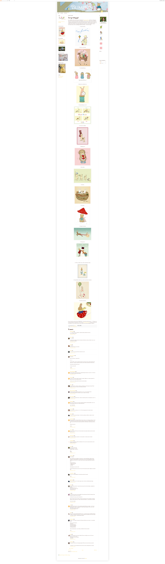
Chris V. (71, 429)
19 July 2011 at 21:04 (72, 347)
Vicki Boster (71, 519)
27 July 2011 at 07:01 (72, 546)
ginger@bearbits (72, 355)
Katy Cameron (72, 396)
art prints (71, 326)
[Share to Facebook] (80, 325)
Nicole (71, 350)
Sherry (71, 384)
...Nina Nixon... (72, 473)
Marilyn (71, 413)
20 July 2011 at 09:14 (72, 437)
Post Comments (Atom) (74, 551)
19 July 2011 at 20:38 (72, 334)
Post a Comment (71, 548)
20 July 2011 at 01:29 (72, 406)
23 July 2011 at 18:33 (72, 531)
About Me (61, 13)
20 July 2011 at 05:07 (72, 427)
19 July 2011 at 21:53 (72, 368)
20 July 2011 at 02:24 (72, 411)
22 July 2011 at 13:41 (72, 516)
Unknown (71, 377)
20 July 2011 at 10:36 (72, 443)
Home (58, 13)
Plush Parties (60, 77)
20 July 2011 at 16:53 (72, 477)
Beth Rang (71, 479)
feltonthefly (71, 401)
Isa (70, 493)
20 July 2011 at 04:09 (72, 416)
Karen (71, 484)
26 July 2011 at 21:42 (72, 539)
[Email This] (77, 325)
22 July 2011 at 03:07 (72, 509)
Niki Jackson (71, 331)
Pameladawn (71, 418)
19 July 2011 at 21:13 (72, 352)
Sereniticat (71, 455)
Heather (71, 337)
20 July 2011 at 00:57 (72, 398)
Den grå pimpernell (72, 371)
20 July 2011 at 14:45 (72, 470)
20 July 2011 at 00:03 (72, 393)
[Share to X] (79, 325)
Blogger (86, 558)
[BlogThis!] (78, 325)
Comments (102, 63)
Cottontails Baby (61, 76)
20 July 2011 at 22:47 (72, 482)
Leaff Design (71, 440)
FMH (70, 344)
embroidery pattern (74, 326)
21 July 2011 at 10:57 (72, 502)
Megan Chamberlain (72, 390)
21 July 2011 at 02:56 (72, 490)
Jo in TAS (71, 408)
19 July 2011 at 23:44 (72, 382)
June (70, 534)
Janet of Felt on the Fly (86, 322)
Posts (101, 61)
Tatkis (71, 446)
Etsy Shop (65, 13)
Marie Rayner (72, 435)
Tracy (71, 512)
